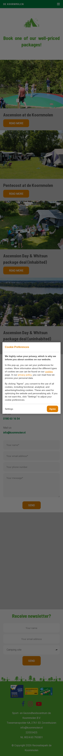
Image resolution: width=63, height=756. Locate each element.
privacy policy (25, 374)
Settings (9, 409)
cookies (49, 371)
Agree (52, 409)
